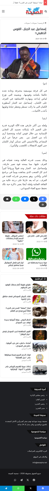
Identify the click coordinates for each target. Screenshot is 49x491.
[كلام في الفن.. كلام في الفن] (36, 227)
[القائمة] (3, 12)
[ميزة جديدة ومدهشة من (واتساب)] (36, 254)
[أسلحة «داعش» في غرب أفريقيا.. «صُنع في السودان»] (40, 347)
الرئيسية (41, 23)
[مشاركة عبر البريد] (7, 199)
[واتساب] (16, 199)
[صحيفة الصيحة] (34, 11)
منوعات (34, 23)
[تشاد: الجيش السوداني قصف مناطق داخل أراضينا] (40, 300)
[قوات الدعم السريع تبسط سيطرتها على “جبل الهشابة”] (40, 358)
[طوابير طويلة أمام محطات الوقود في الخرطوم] (40, 288)
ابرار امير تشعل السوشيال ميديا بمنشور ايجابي (14, 263)
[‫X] (34, 199)
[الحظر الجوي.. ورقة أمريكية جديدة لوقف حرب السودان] (40, 323)
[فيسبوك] (43, 199)
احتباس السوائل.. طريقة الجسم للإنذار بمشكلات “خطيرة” (14, 238)
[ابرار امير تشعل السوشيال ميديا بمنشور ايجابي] (13, 254)
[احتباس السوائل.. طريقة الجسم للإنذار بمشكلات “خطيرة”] (13, 227)
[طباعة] (43, 204)
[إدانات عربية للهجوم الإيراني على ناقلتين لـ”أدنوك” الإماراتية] (40, 370)
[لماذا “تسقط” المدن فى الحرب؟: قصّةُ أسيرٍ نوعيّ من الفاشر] (40, 312)
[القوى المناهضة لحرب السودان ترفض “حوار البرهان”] (40, 335)
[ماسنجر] (25, 199)
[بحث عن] (45, 12)
